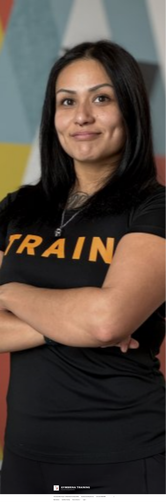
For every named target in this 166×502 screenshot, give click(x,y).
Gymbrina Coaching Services (87, 496)
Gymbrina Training (75, 487)
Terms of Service (76, 499)
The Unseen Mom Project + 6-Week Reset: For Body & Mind (66, 496)
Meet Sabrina (56, 499)
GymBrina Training (66, 499)
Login (84, 499)
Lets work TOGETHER (101, 496)
